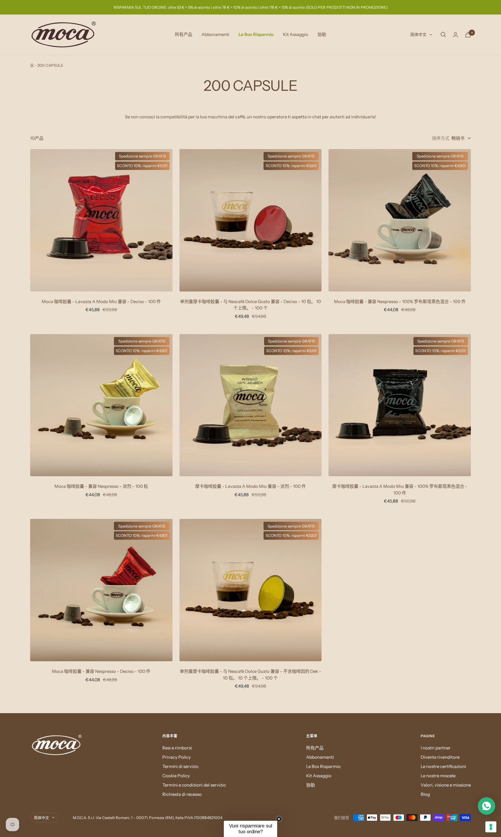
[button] (250, 829)
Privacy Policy (176, 757)
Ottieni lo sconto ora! (433, 796)
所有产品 (183, 34)
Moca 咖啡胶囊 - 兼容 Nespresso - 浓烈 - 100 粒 (101, 486)
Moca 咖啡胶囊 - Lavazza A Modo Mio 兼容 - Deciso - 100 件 (101, 301)
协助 (321, 34)
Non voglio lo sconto (433, 816)
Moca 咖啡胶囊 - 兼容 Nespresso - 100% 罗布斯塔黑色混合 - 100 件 (400, 301)
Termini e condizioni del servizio (194, 785)
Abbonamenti (215, 34)
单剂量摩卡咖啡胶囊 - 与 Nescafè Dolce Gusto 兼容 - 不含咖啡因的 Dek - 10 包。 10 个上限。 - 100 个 (250, 674)
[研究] (443, 34)
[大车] (468, 34)
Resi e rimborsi (177, 748)
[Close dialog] (493, 664)
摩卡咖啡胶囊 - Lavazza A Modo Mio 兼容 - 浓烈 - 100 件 (250, 486)
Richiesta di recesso (182, 794)
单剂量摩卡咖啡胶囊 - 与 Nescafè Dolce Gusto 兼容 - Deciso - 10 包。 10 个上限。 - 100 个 (250, 305)
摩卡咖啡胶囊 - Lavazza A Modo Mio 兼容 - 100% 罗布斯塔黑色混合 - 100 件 (399, 489)
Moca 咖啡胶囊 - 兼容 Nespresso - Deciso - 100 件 (101, 671)
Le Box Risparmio (256, 34)
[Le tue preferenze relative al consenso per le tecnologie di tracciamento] (490, 826)
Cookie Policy (176, 775)
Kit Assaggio (295, 34)
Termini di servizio (180, 766)
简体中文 (418, 34)
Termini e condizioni (425, 780)
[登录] (455, 34)
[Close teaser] (279, 819)
